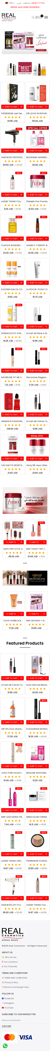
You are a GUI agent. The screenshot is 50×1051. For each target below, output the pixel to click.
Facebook (9, 998)
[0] (39, 17)
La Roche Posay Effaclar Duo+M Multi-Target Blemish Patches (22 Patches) (36, 620)
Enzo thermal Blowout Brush (37, 684)
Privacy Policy (11, 982)
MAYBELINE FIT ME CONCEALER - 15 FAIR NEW (12, 377)
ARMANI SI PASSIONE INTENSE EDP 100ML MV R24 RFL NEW (12, 421)
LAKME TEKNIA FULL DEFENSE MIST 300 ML (37, 904)
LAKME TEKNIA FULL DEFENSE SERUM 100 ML (12, 201)
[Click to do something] (5, 1045)
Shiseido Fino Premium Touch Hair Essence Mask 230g (37, 201)
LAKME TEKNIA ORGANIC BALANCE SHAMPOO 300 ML (12, 860)
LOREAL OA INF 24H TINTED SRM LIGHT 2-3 (36, 548)
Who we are (10, 957)
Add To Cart (10, 106)
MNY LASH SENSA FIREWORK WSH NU (12, 816)
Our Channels (10, 966)
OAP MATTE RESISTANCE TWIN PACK (12, 465)
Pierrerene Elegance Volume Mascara (37, 377)
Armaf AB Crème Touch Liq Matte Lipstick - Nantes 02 (12, 684)
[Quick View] (21, 107)
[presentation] (24, 563)
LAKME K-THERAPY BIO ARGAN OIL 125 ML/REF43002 (37, 245)
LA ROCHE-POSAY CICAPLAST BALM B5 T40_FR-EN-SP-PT (37, 289)
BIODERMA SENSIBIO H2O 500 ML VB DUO (37, 157)
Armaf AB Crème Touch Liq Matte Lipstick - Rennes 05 (37, 421)
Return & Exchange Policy (16, 987)
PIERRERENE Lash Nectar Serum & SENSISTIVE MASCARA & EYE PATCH (12, 113)
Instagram (9, 1003)
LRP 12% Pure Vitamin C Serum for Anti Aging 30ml (12, 728)
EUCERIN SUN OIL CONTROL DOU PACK (12, 289)
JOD (11, 3)
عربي (19, 3)
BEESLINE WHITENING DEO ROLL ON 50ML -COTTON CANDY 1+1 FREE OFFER (37, 772)
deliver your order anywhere (25, 7)
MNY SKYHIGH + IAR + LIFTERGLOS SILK (13, 620)
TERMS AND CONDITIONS (15, 978)
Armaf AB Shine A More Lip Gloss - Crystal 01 (37, 333)
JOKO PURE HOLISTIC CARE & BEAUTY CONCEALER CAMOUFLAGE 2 (12, 772)
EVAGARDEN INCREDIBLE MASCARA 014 (37, 728)
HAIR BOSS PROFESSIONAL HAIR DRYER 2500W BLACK (12, 157)
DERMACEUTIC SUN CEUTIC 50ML (12, 333)
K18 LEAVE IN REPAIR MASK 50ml (37, 113)
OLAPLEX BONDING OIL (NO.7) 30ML (12, 245)
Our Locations (10, 962)
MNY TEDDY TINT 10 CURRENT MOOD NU (13, 548)
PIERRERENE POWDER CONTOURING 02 (37, 860)
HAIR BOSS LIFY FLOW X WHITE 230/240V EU (12, 904)
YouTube (8, 1007)
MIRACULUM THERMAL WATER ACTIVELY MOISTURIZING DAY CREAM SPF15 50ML (37, 816)
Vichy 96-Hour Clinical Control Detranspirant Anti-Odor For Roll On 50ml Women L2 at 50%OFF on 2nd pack (37, 465)
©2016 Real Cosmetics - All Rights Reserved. (24, 946)
